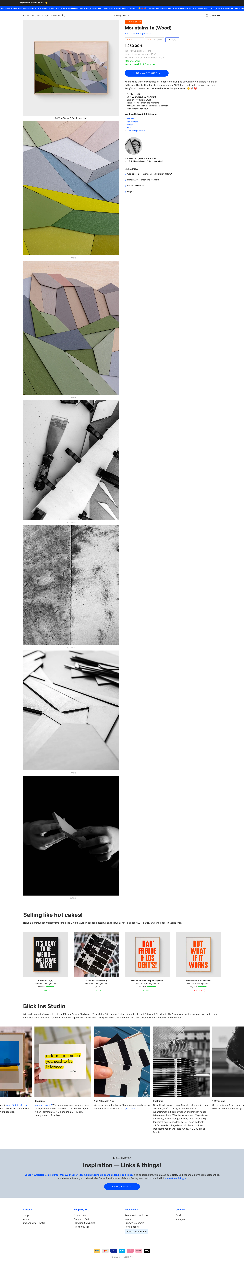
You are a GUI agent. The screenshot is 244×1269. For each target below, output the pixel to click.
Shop (26, 1215)
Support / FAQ (81, 1219)
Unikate (55, 15)
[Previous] (7, 1061)
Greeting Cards (40, 15)
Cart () (215, 15)
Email (178, 1215)
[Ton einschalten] (145, 1092)
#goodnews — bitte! (34, 1222)
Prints (26, 15)
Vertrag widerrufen (136, 1231)
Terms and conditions (136, 1215)
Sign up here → (122, 1186)
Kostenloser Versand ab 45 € (140, 54)
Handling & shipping (84, 1222)
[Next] (236, 1061)
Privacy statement (134, 1222)
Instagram (181, 1219)
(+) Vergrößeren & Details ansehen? (71, 118)
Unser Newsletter (12, 8)
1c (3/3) (172, 39)
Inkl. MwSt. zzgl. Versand (138, 50)
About (26, 1219)
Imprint (128, 1219)
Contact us (80, 1215)
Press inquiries (81, 1226)
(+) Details (71, 258)
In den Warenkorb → (146, 73)
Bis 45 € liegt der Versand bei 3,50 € (144, 57)
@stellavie (130, 1108)
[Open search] (64, 15)
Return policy (132, 1226)
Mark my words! (43, 1105)
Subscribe (129, 8)
